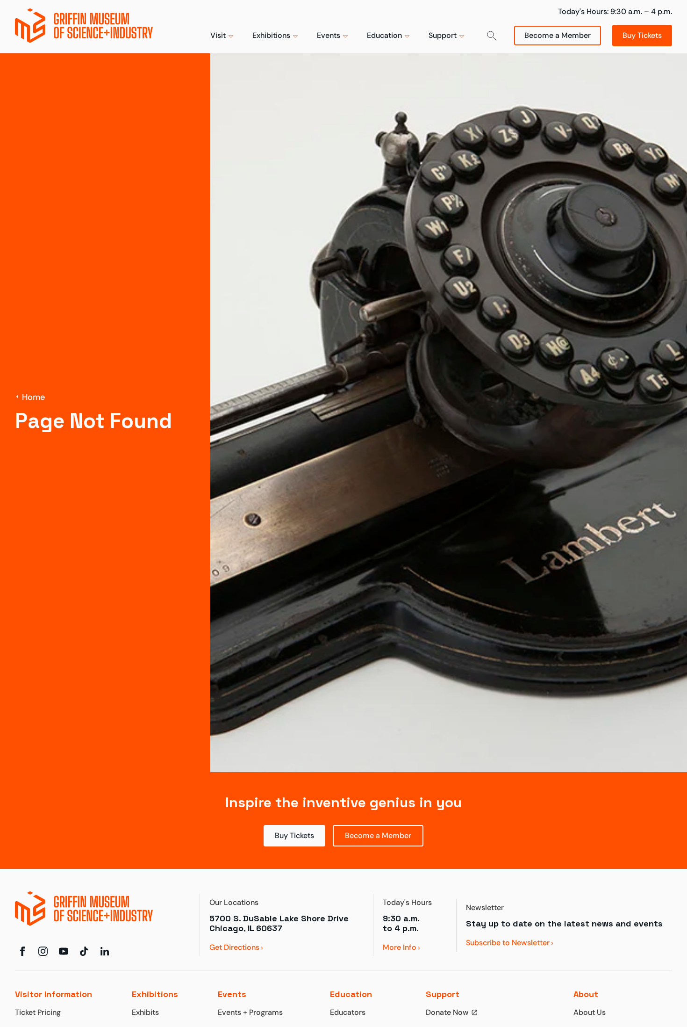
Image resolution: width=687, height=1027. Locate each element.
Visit (218, 35)
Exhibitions (271, 35)
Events (328, 35)
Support (443, 35)
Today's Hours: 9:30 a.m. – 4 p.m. (615, 11)
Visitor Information (53, 994)
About (585, 994)
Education (384, 35)
